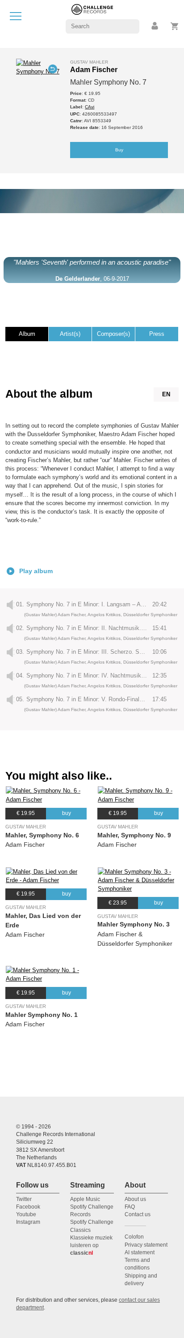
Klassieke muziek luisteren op (91, 1245)
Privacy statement (146, 1245)
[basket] (175, 26)
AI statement (140, 1252)
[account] (155, 26)
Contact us (138, 1214)
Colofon (134, 1236)
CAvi (89, 106)
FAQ (130, 1206)
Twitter (24, 1199)
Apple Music (85, 1199)
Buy (119, 149)
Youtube (26, 1214)
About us (135, 1199)
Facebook (28, 1206)
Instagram (28, 1222)
